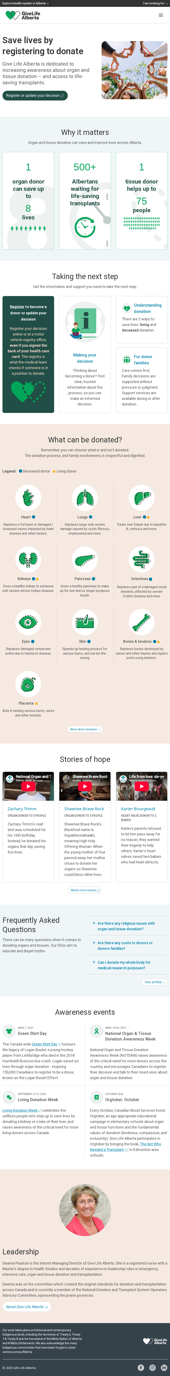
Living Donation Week (20, 1110)
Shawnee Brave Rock (84, 809)
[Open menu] (161, 15)
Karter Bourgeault (138, 809)
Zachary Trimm (22, 809)
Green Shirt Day (44, 1044)
